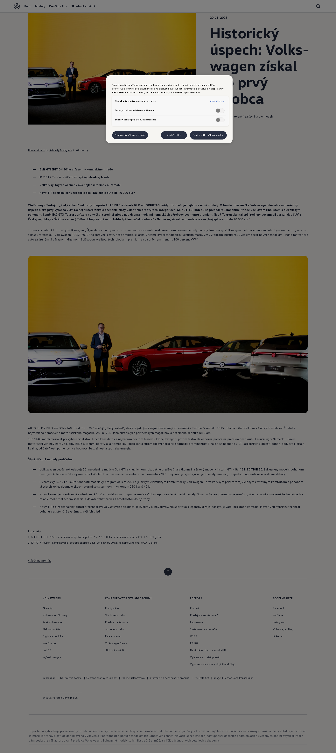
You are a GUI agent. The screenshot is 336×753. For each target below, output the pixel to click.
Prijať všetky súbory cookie (208, 135)
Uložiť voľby (174, 135)
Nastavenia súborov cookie (130, 135)
